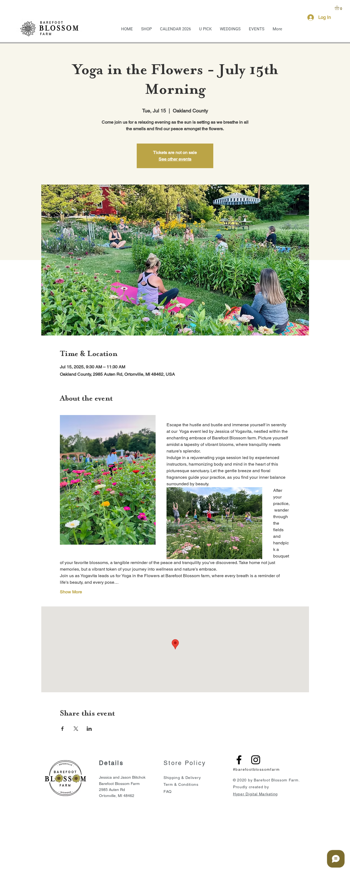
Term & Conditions (181, 784)
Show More (71, 591)
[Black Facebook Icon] (239, 760)
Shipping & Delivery (182, 777)
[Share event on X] (75, 728)
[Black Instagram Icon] (256, 760)
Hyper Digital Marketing (255, 794)
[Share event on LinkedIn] (89, 728)
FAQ (168, 791)
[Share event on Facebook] (62, 728)
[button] (340, 7)
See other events (175, 159)
